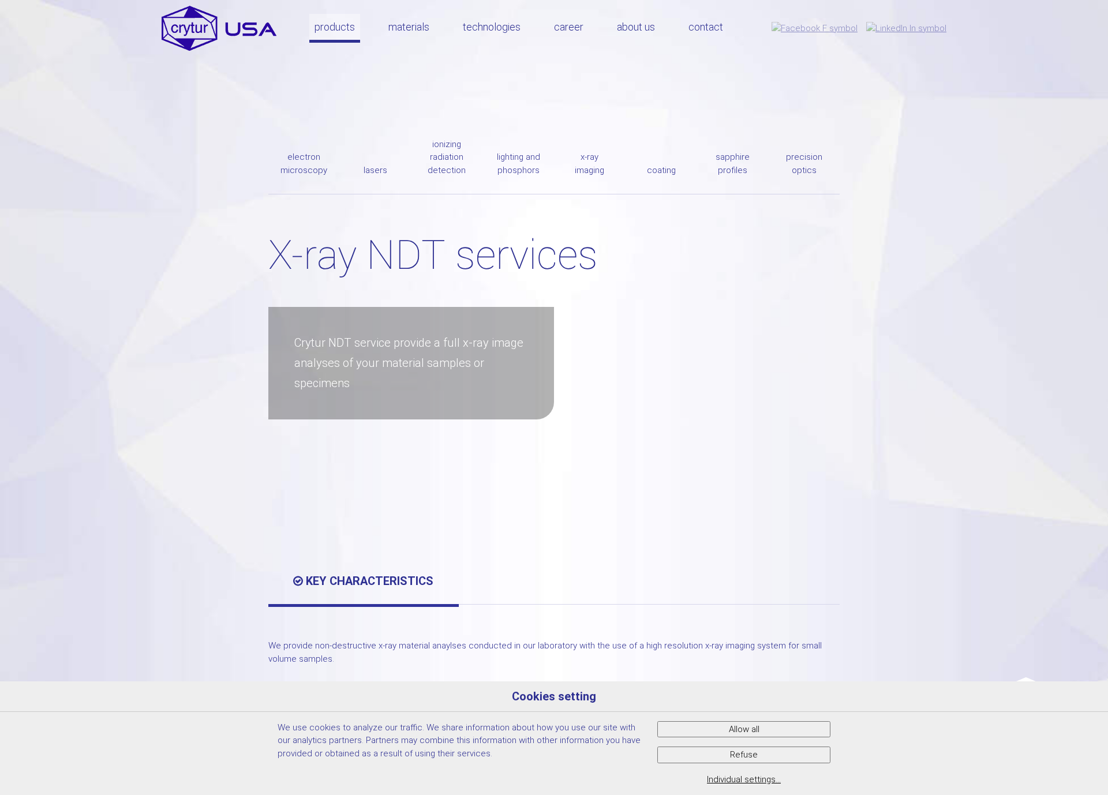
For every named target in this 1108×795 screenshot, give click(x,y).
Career (568, 27)
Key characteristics (368, 581)
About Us (636, 27)
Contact (705, 27)
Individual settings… (744, 779)
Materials (408, 27)
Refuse (744, 754)
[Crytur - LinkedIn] (906, 27)
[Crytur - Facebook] (815, 27)
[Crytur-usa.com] (219, 27)
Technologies (492, 27)
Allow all (744, 729)
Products (335, 27)
